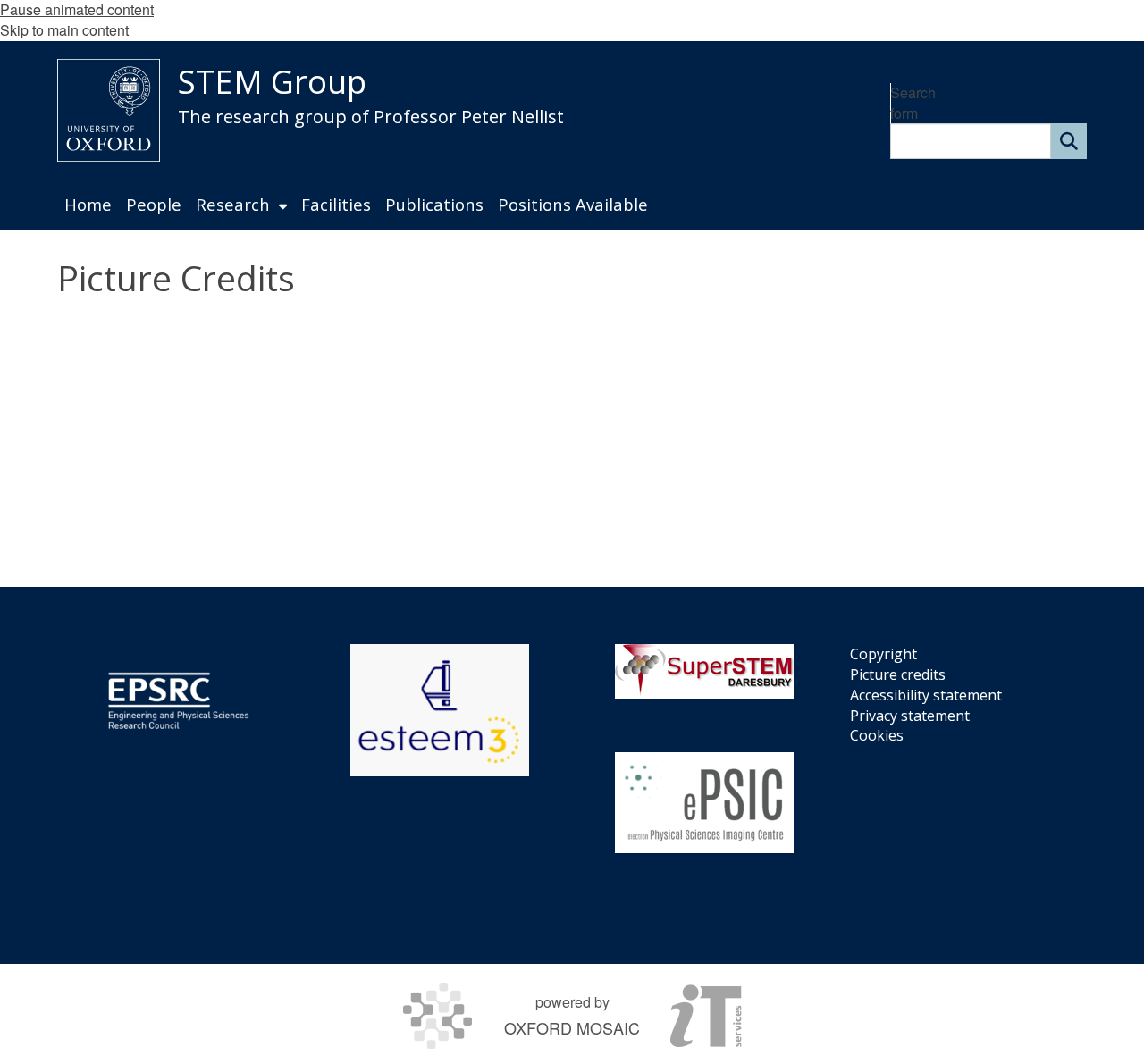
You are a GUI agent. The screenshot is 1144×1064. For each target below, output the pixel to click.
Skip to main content (64, 30)
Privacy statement (910, 715)
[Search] (1069, 141)
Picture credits (898, 674)
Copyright (883, 654)
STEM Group (272, 82)
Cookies (877, 735)
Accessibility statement (926, 695)
